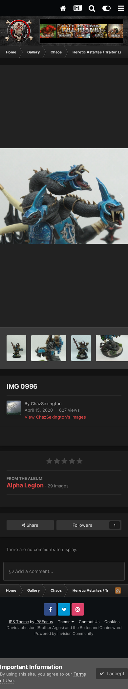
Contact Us (89, 621)
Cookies (111, 621)
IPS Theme (19, 621)
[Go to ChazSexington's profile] (14, 408)
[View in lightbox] (64, 196)
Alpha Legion (25, 485)
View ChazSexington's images (55, 417)
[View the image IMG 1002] (16, 348)
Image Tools (101, 315)
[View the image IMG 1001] (48, 348)
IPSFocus (44, 621)
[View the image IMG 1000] (81, 348)
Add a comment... (33, 571)
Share (31, 525)
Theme (65, 621)
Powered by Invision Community (64, 633)
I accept (114, 673)
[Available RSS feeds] (118, 590)
